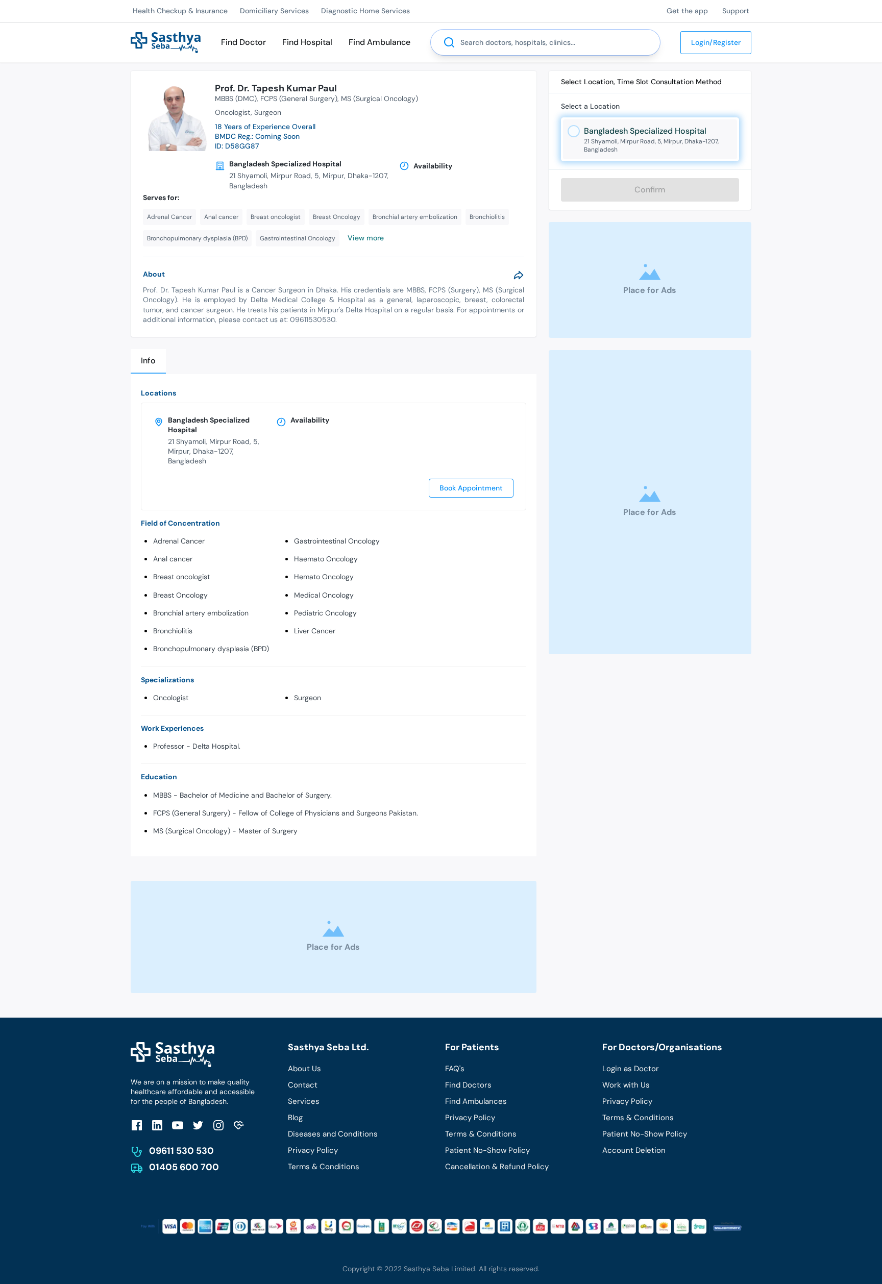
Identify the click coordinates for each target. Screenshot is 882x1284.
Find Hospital (307, 42)
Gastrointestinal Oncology (337, 541)
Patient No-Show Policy (487, 1150)
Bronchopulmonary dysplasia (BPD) (211, 648)
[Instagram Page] (218, 1125)
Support (735, 10)
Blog (295, 1118)
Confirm (650, 189)
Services (304, 1101)
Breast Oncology (180, 595)
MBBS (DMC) (236, 98)
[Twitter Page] (198, 1125)
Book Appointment (471, 487)
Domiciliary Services (274, 10)
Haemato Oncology (326, 558)
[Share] (518, 275)
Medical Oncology (324, 595)
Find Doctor (243, 42)
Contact (302, 1085)
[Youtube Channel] (178, 1125)
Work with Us (626, 1085)
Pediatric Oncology (325, 613)
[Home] (166, 41)
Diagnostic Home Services (365, 10)
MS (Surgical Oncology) (379, 98)
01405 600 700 (184, 1167)
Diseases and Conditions (333, 1134)
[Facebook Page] (137, 1125)
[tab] (148, 361)
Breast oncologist (181, 576)
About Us (304, 1069)
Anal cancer (172, 558)
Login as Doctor (630, 1069)
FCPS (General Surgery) (298, 98)
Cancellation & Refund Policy (497, 1167)
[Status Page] (239, 1125)
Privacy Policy (313, 1150)
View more (366, 237)
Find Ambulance (379, 42)
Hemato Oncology (324, 576)
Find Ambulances (476, 1101)
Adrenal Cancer (179, 541)
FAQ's (454, 1069)
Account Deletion (634, 1150)
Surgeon (307, 697)
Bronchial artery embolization (201, 613)
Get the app (687, 10)
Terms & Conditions (323, 1167)
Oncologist (170, 697)
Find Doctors (468, 1085)
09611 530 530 (181, 1151)
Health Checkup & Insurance (180, 10)
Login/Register (716, 42)
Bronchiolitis (172, 630)
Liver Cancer (314, 630)
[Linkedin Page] (157, 1125)
